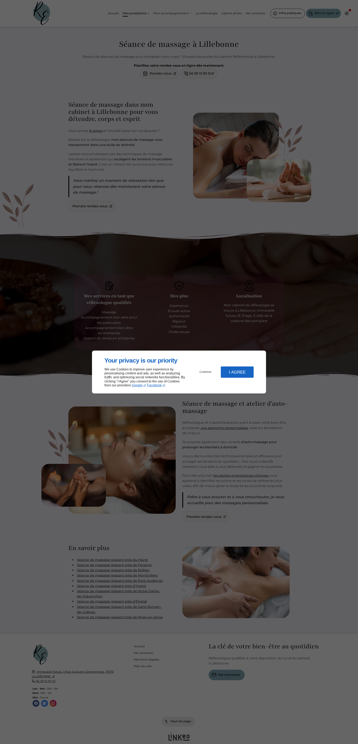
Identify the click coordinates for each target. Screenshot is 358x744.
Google (137, 385)
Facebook (154, 385)
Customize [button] (206, 371)
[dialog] (179, 372)
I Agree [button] (237, 372)
